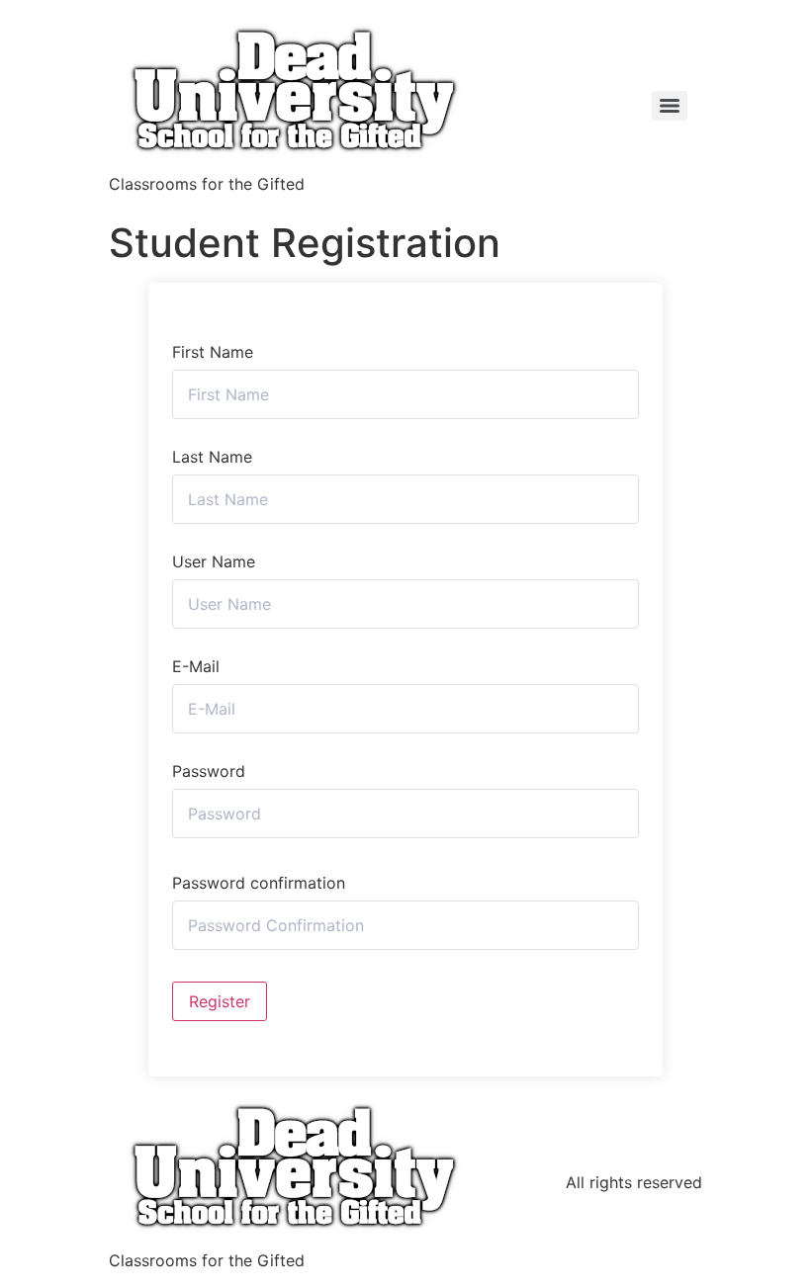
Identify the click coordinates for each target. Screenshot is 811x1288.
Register (219, 1001)
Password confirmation (258, 883)
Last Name (212, 457)
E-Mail (196, 666)
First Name (212, 352)
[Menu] (669, 106)
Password (208, 771)
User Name (213, 561)
